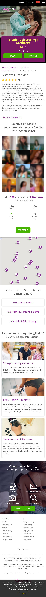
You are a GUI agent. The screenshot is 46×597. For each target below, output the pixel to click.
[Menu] (43, 2)
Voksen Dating (7, 531)
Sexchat (5, 522)
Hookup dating (28, 534)
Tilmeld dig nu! (23, 508)
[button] (6, 270)
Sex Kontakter (7, 525)
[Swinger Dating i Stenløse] (23, 351)
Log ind (30, 3)
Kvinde (33, 55)
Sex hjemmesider (29, 537)
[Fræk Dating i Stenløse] (23, 387)
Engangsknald (28, 531)
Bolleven (5, 534)
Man (13, 55)
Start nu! (21, 3)
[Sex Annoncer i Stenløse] (23, 427)
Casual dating (6, 537)
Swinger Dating (28, 522)
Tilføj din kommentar (12, 117)
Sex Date (26, 519)
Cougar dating (7, 540)
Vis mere (23, 230)
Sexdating (5, 519)
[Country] (38, 2)
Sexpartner (27, 540)
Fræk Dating (27, 525)
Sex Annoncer (28, 528)
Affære (4, 528)
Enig (24, 594)
